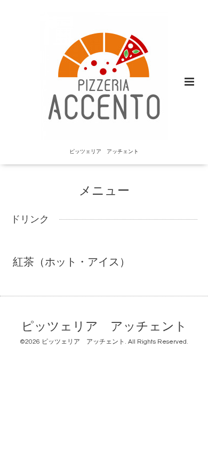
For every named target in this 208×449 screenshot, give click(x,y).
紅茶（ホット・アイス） (71, 262)
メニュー (104, 191)
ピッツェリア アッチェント (104, 327)
